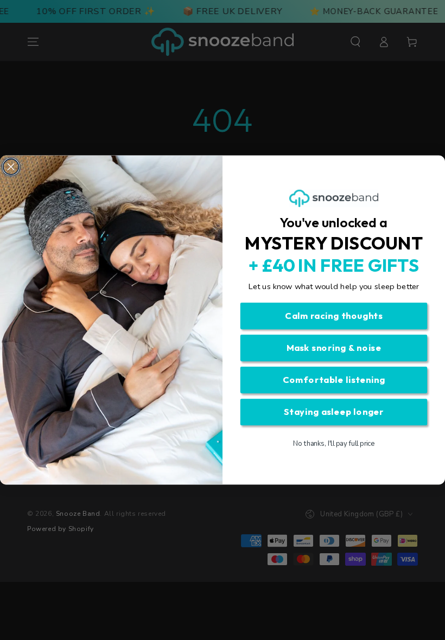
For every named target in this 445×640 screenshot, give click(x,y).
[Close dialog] (11, 167)
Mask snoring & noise (334, 348)
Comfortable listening (334, 380)
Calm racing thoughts (334, 316)
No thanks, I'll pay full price (334, 444)
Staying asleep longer (334, 412)
